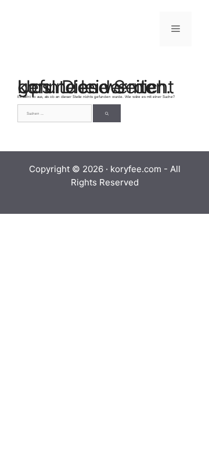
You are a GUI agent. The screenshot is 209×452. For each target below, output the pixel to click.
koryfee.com (135, 168)
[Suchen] (107, 113)
